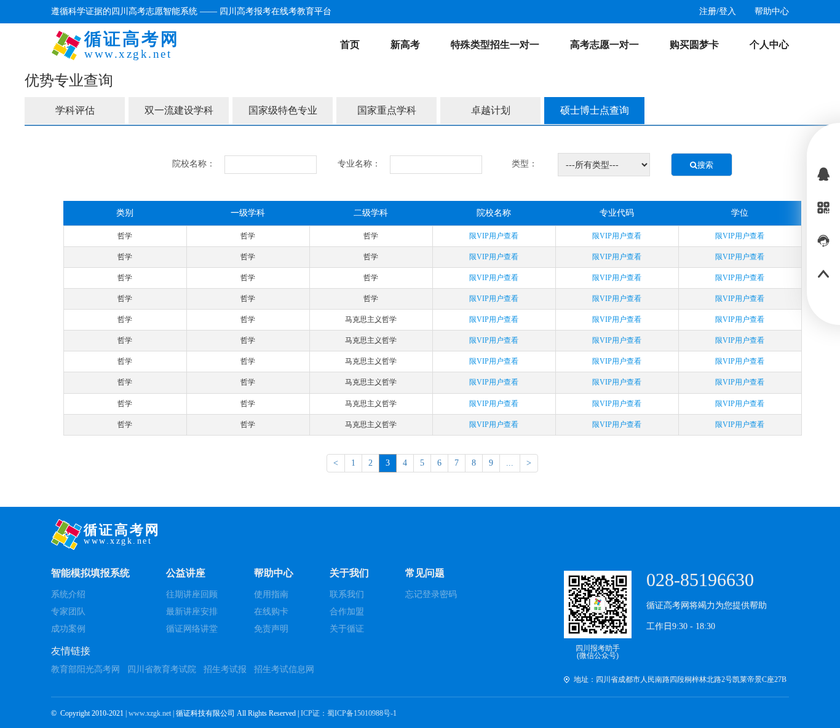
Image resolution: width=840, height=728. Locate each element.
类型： (524, 163)
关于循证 (347, 628)
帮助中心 (273, 573)
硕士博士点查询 (594, 110)
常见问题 (425, 573)
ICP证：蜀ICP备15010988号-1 (349, 713)
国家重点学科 (386, 110)
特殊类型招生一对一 (495, 44)
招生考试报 (225, 669)
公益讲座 (185, 573)
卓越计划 (490, 110)
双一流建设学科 (179, 110)
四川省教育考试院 (161, 669)
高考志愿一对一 (604, 44)
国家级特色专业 (282, 110)
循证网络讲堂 (192, 628)
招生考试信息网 (284, 669)
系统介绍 (68, 594)
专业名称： (359, 163)
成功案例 (68, 628)
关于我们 (349, 573)
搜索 (705, 165)
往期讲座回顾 (192, 594)
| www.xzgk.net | (150, 713)
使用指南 (271, 594)
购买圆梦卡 (694, 44)
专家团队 (68, 611)
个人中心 (769, 44)
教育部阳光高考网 (85, 669)
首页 (350, 44)
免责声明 (271, 628)
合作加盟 (347, 611)
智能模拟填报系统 (90, 573)
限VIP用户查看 (493, 236)
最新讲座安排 (192, 611)
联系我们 (347, 594)
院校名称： (193, 163)
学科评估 (75, 110)
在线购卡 (271, 611)
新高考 (405, 44)
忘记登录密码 (431, 594)
